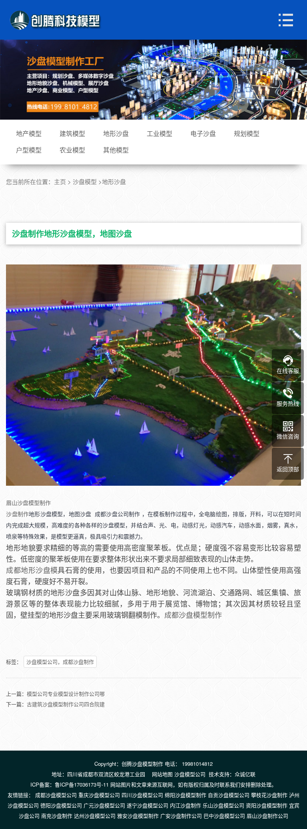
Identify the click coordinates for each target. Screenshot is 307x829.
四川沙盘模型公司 (142, 795)
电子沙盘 (203, 133)
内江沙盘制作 (185, 805)
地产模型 (29, 133)
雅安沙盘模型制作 (138, 815)
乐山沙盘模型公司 (223, 805)
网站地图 (162, 774)
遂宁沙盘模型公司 (147, 805)
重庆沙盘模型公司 (99, 795)
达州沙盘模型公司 (95, 815)
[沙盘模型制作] (56, 19)
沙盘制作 (17, 514)
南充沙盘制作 (56, 815)
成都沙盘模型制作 (193, 614)
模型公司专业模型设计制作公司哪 (66, 693)
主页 (60, 181)
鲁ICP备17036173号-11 (82, 784)
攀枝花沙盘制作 (269, 795)
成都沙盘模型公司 (56, 795)
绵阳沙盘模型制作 (185, 795)
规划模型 (246, 133)
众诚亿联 (245, 774)
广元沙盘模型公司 (104, 805)
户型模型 (29, 149)
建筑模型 (72, 133)
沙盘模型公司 (189, 774)
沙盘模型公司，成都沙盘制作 (60, 661)
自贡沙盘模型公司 (228, 795)
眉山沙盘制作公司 (267, 815)
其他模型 (116, 149)
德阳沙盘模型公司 (61, 805)
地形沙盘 (116, 133)
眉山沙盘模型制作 (28, 503)
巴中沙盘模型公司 (224, 815)
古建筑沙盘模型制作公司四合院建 (66, 704)
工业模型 (159, 133)
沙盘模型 (85, 181)
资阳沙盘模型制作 (266, 805)
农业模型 (72, 149)
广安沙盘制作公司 (181, 815)
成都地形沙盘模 (32, 570)
